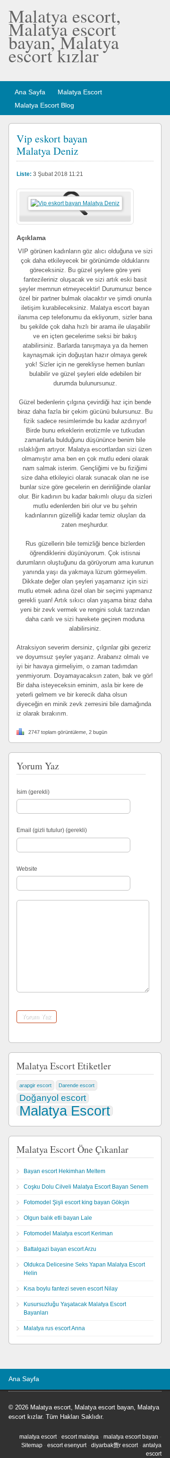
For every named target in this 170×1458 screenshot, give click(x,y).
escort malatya (80, 1436)
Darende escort (76, 1085)
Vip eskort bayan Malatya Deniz (52, 145)
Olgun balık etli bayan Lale (58, 1218)
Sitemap (31, 1445)
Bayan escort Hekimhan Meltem (64, 1171)
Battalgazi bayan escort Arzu (60, 1249)
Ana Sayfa (30, 92)
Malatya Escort (80, 92)
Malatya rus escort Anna (54, 1328)
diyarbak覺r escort (114, 1445)
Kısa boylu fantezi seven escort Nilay (71, 1288)
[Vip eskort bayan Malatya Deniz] (75, 203)
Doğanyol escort (52, 1098)
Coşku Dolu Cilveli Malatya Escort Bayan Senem (86, 1186)
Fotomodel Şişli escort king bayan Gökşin (76, 1202)
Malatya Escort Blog (44, 105)
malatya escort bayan (130, 1436)
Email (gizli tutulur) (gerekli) (52, 830)
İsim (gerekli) (33, 792)
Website (27, 869)
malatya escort (38, 1436)
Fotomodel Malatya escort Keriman (68, 1233)
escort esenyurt (66, 1445)
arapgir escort (35, 1085)
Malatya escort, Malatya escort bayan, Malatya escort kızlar (64, 35)
